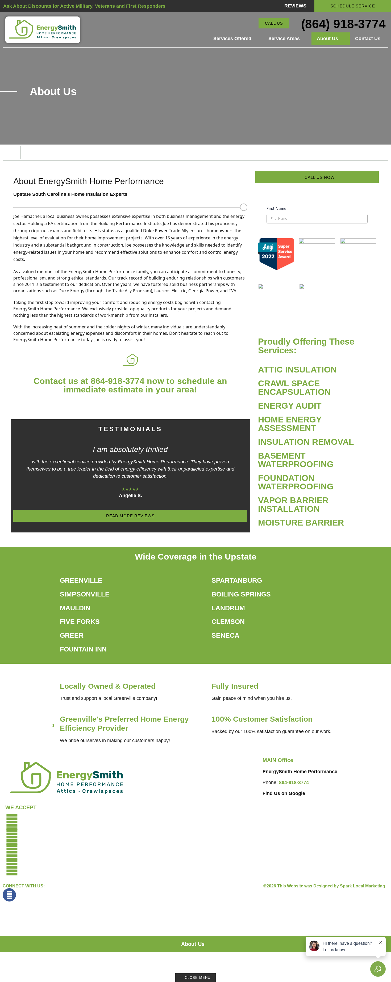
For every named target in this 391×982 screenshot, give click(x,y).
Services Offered (232, 38)
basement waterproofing (296, 460)
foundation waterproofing (296, 482)
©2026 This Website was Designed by (324, 886)
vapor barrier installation (293, 505)
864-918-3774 (294, 782)
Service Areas (284, 38)
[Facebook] (9, 894)
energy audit (290, 405)
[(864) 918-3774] (296, 23)
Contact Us (367, 38)
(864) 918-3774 (343, 24)
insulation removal (306, 442)
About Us (327, 38)
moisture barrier (301, 522)
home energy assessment (289, 424)
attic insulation (297, 369)
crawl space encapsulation (294, 388)
